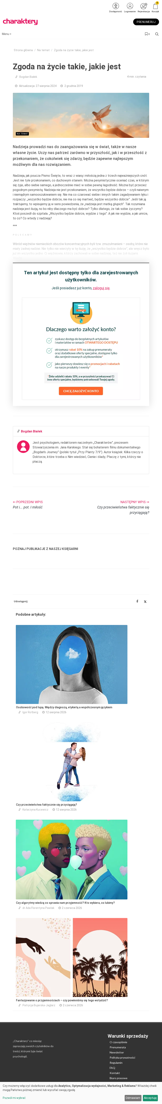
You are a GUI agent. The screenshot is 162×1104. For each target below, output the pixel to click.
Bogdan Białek (28, 76)
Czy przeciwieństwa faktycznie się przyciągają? (46, 804)
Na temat (43, 50)
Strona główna (23, 50)
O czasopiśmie (118, 1042)
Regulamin (116, 1062)
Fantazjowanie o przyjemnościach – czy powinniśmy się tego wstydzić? (62, 1000)
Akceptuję (150, 1097)
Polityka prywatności (122, 1057)
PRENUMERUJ (146, 21)
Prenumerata (118, 1047)
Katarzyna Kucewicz (35, 809)
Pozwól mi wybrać (14, 1097)
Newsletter (117, 1052)
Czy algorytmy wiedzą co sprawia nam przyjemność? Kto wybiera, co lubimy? (65, 902)
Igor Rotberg (30, 712)
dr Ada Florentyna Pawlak (38, 908)
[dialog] (81, 1093)
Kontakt (115, 1073)
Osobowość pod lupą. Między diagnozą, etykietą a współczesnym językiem (64, 707)
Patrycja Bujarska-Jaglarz (39, 1005)
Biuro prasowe (118, 1078)
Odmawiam (133, 1097)
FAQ (112, 1067)
